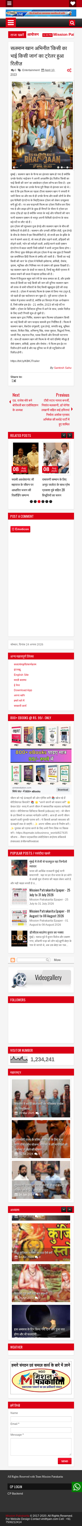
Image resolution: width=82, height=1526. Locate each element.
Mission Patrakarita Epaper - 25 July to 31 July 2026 (49, 892)
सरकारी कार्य (20, 705)
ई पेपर (17, 685)
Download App (23, 690)
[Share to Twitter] (30, 445)
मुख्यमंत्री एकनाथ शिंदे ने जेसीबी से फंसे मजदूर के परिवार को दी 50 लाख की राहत (40, 1187)
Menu (9, 3)
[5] (46, 501)
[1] (31, 501)
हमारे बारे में (19, 700)
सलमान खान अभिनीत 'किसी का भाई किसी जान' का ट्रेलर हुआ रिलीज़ (38, 55)
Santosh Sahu (63, 367)
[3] (39, 501)
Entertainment (31, 70)
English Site (21, 674)
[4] (42, 501)
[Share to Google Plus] (35, 445)
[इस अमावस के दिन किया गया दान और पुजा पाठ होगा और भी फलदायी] (41, 1317)
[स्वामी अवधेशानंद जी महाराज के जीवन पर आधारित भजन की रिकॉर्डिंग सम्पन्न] (25, 458)
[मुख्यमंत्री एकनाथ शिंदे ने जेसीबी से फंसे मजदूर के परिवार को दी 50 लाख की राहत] (41, 1180)
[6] (50, 501)
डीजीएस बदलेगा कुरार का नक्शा (46, 932)
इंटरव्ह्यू (17, 669)
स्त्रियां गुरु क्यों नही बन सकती (31, 1286)
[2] (35, 501)
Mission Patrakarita (17, 1515)
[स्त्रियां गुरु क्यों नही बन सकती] (41, 1277)
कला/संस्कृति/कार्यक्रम (25, 664)
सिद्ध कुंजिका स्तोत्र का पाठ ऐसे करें (33, 1245)
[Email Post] (13, 381)
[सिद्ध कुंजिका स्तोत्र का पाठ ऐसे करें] (41, 1236)
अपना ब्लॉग (19, 695)
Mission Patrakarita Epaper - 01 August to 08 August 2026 (49, 913)
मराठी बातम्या (20, 680)
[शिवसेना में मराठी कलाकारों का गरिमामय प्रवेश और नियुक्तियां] (41, 1098)
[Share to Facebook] (25, 445)
